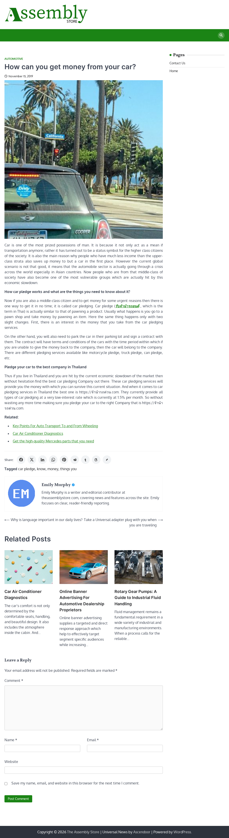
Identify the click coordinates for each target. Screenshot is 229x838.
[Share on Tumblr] (85, 459)
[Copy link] (107, 459)
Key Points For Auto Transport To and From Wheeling (55, 426)
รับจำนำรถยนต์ (127, 306)
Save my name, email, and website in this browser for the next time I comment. (75, 783)
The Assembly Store (83, 832)
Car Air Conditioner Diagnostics (38, 433)
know (41, 469)
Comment (13, 680)
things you (68, 469)
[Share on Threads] (96, 459)
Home (174, 71)
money (52, 469)
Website (11, 761)
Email (93, 740)
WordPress (182, 832)
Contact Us (177, 63)
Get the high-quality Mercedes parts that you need (53, 441)
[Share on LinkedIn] (42, 459)
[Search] (221, 35)
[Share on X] (32, 459)
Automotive (13, 58)
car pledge (26, 469)
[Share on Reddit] (74, 459)
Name (10, 740)
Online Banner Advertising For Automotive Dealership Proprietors (81, 600)
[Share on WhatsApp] (53, 459)
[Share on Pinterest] (64, 459)
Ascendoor (141, 832)
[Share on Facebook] (21, 459)
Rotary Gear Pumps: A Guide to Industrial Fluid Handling (137, 597)
